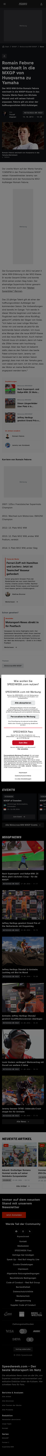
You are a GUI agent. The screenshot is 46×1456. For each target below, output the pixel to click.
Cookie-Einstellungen (23, 779)
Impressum (23, 773)
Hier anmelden (23, 749)
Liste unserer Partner (29, 766)
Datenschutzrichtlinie (23, 776)
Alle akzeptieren (23, 703)
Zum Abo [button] (23, 743)
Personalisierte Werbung (23, 717)
